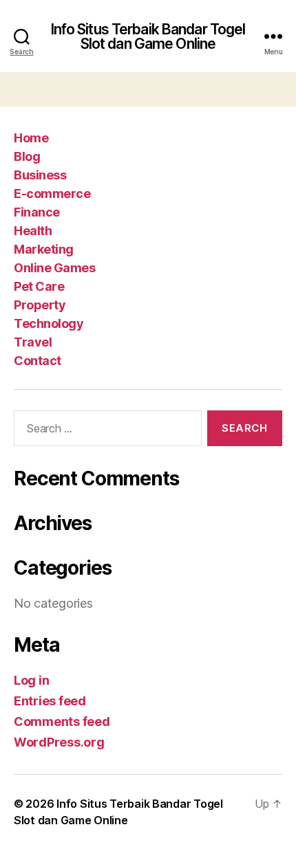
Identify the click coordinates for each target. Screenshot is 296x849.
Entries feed (50, 701)
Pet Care (39, 286)
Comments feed (62, 721)
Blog (27, 156)
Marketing (44, 249)
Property (39, 305)
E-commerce (52, 193)
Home (31, 138)
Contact (37, 360)
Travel (33, 342)
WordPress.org (59, 742)
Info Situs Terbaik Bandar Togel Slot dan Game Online (148, 36)
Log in (31, 680)
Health (33, 230)
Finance (37, 212)
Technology (48, 323)
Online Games (54, 268)
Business (40, 175)
